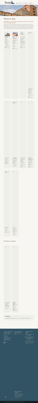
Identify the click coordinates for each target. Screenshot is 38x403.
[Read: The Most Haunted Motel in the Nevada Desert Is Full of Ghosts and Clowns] (26, 337)
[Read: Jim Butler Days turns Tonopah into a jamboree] (26, 334)
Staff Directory (6, 336)
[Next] (37, 10)
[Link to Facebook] (32, 401)
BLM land (16, 318)
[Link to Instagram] (33, 401)
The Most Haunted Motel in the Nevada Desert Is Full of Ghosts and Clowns (30, 338)
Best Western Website (14, 46)
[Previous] (0, 10)
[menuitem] (10, 2)
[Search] (33, 2)
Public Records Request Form (8, 337)
